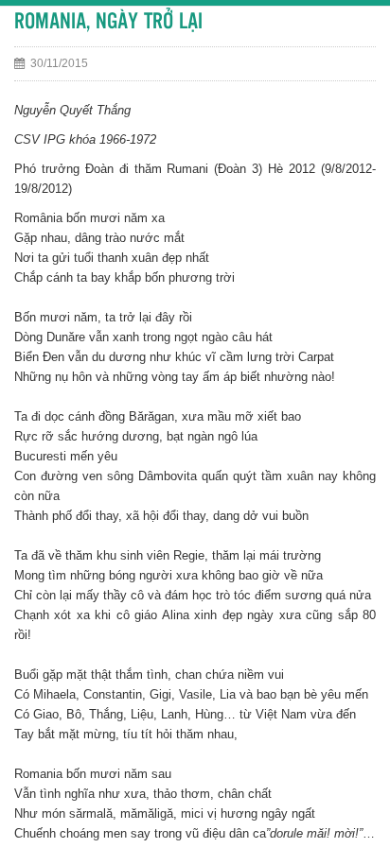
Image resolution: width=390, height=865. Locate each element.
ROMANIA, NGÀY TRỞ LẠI (108, 22)
